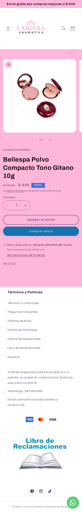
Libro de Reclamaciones (24, 348)
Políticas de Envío (19, 321)
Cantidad (9, 197)
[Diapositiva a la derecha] (49, 140)
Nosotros (14, 357)
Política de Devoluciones (24, 339)
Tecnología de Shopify (56, 507)
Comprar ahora (41, 231)
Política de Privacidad (22, 330)
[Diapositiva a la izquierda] (32, 140)
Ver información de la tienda (26, 255)
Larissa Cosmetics (32, 507)
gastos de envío (15, 191)
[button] (8, 28)
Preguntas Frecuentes (23, 312)
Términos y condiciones (23, 303)
